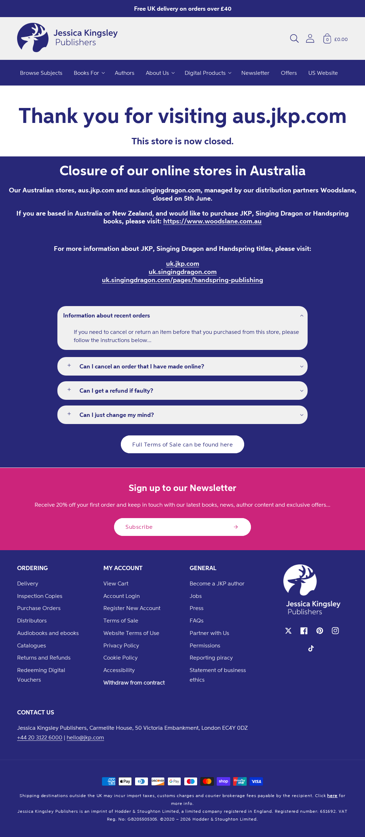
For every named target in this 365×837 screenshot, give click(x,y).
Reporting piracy (211, 657)
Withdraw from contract (134, 682)
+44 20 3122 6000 (39, 737)
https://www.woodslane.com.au (212, 221)
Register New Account (131, 608)
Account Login (121, 596)
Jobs (196, 596)
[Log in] (310, 38)
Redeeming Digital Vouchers (41, 675)
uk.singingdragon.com (183, 271)
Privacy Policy (121, 645)
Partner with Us (209, 633)
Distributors (32, 620)
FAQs (197, 620)
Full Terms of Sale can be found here (182, 444)
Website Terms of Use (131, 633)
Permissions (205, 645)
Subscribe (139, 526)
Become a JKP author (217, 583)
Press (197, 608)
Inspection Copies (39, 596)
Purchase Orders (39, 608)
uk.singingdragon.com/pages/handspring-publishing (182, 280)
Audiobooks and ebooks (48, 633)
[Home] (67, 38)
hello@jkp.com (85, 737)
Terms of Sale (120, 620)
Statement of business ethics (218, 675)
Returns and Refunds (44, 657)
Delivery (27, 583)
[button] (294, 38)
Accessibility (119, 670)
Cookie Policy (120, 657)
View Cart (115, 583)
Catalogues (31, 645)
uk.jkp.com (182, 263)
